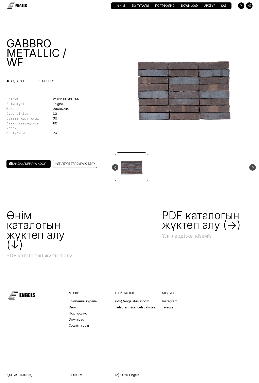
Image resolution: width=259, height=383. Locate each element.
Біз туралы (140, 5)
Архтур (209, 5)
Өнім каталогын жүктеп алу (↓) (35, 230)
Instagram (169, 301)
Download (189, 5)
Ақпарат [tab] (18, 81)
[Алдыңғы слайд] (115, 167)
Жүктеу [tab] (48, 81)
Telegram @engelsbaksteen (136, 307)
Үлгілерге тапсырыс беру (75, 163)
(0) (249, 5)
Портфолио (165, 5)
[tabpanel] (59, 115)
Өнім (121, 5)
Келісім (76, 375)
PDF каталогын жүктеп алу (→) (201, 220)
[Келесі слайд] (252, 167)
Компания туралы (83, 301)
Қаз (224, 5)
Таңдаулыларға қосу (29, 163)
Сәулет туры (79, 325)
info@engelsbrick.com (132, 301)
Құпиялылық (19, 375)
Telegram (169, 307)
